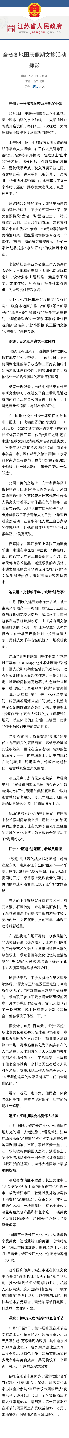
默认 (35, 86)
